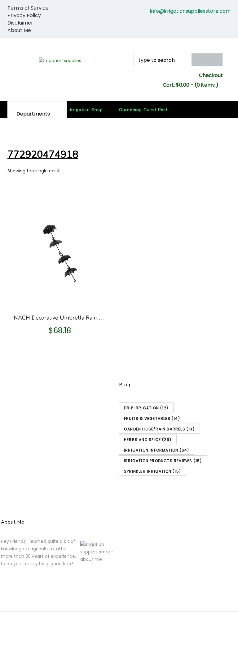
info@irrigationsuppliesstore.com (190, 11)
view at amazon (61, 298)
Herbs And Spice (147, 439)
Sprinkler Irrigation (152, 471)
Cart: (176, 85)
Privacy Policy (24, 15)
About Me (19, 30)
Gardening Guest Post (143, 110)
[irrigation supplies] (59, 60)
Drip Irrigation (146, 408)
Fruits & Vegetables (152, 418)
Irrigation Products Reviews (163, 460)
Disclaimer (20, 22)
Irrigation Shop (86, 110)
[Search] (207, 59)
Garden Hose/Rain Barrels (159, 429)
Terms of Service (28, 7)
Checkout (211, 75)
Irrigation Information (156, 450)
